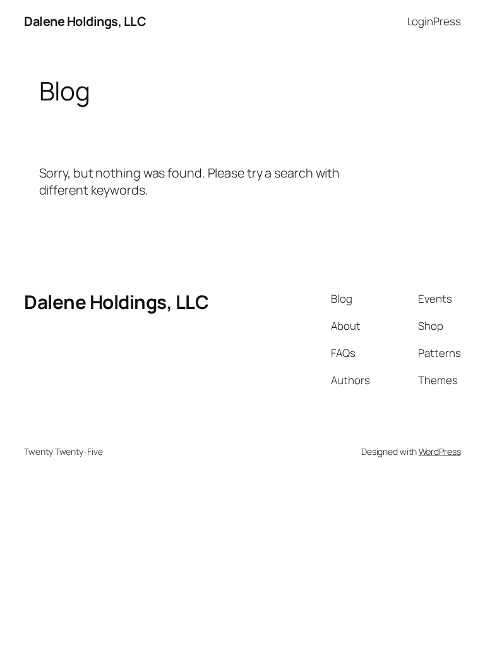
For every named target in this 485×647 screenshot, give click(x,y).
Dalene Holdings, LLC (85, 21)
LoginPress (434, 21)
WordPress (440, 451)
